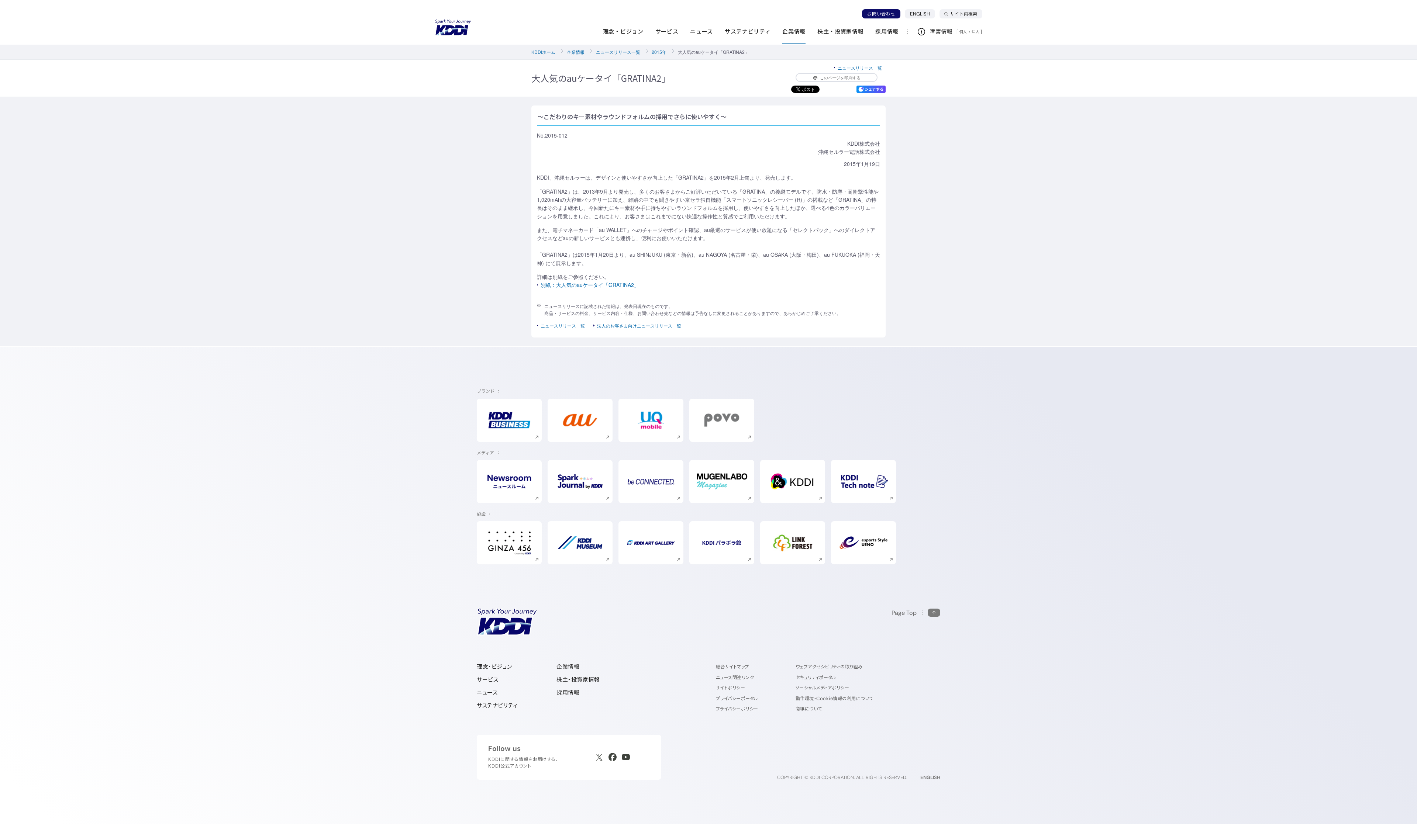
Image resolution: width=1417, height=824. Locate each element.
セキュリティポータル (816, 677)
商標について (809, 709)
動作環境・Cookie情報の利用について (834, 698)
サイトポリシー (730, 688)
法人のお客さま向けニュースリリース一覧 (639, 325)
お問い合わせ (881, 14)
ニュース (487, 692)
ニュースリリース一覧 (618, 52)
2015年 (659, 52)
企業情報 (576, 52)
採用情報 (567, 692)
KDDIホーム (543, 52)
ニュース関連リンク (735, 677)
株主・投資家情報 (578, 679)
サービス (487, 679)
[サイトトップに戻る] (453, 27)
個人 (963, 31)
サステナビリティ (497, 705)
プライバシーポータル (737, 698)
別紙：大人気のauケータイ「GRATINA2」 (590, 284)
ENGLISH (922, 13)
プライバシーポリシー (737, 709)
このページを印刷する (840, 77)
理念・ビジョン (494, 667)
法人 (976, 31)
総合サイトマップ (732, 667)
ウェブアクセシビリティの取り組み (829, 667)
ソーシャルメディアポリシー (822, 688)
